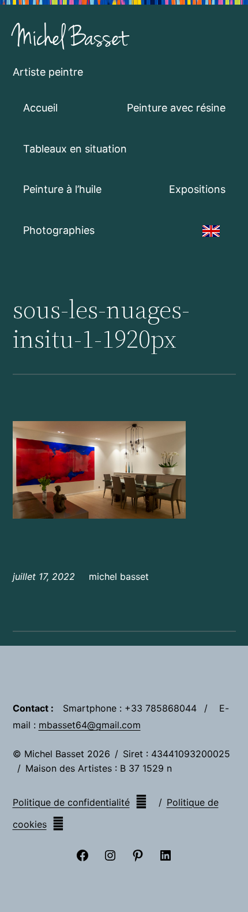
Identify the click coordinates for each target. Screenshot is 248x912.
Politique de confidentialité (71, 802)
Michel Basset (70, 38)
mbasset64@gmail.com (90, 725)
